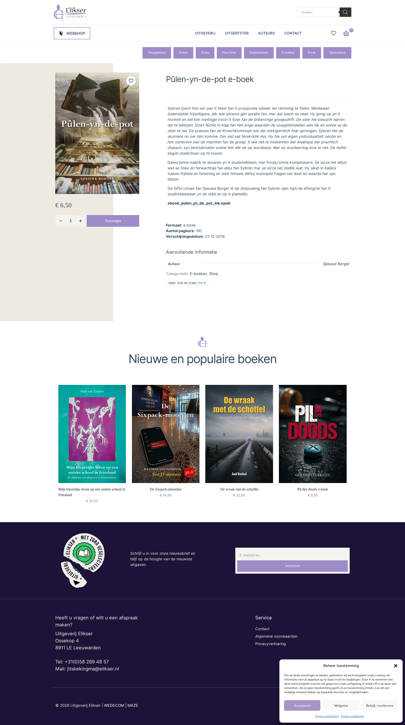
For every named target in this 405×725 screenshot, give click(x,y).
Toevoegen (113, 221)
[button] (395, 665)
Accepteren (302, 705)
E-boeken (198, 273)
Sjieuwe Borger (336, 263)
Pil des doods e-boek (312, 489)
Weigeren (341, 705)
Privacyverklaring (327, 716)
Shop (213, 273)
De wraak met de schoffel (239, 489)
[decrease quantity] (60, 221)
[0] (346, 33)
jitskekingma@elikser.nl (93, 669)
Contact (262, 628)
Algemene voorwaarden (276, 636)
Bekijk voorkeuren (380, 705)
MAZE (133, 705)
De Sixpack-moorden (165, 489)
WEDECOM (114, 705)
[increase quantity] (80, 221)
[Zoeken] (345, 12)
